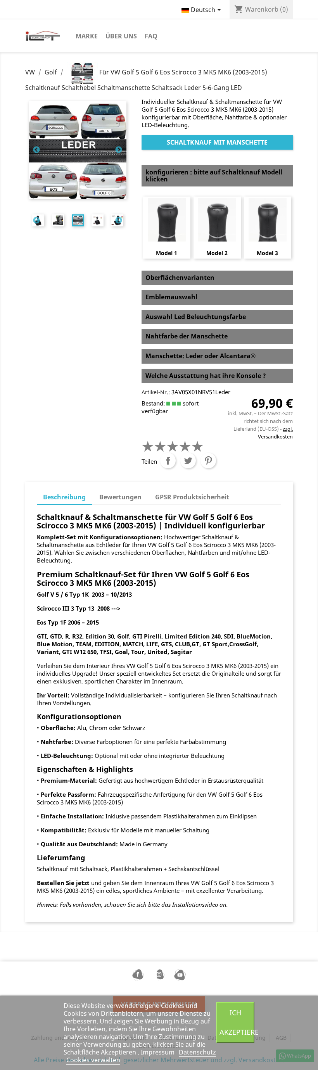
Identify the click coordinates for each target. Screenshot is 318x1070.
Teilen (168, 460)
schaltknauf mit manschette (217, 142)
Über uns (121, 36)
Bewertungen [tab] (120, 497)
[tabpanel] (78, 220)
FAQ (151, 36)
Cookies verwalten (93, 1060)
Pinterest (208, 460)
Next (119, 150)
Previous (36, 150)
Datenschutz (197, 1052)
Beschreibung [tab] (64, 497)
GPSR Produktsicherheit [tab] (192, 497)
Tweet (188, 460)
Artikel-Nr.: (156, 392)
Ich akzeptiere (236, 1022)
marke (87, 36)
